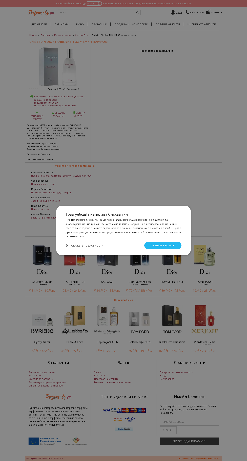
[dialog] (123, 230)
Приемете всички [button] (163, 245)
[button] (85, 245)
